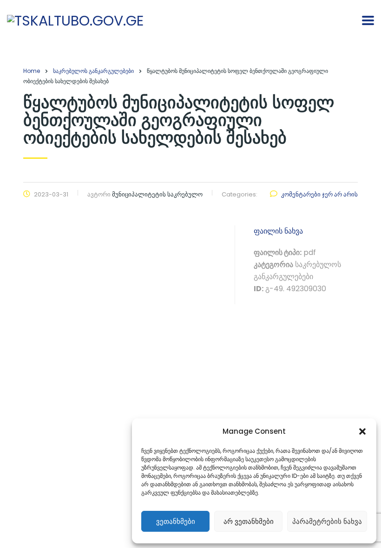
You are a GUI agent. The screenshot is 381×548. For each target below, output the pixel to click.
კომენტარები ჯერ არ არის (319, 194)
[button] (362, 431)
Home (31, 71)
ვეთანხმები (175, 521)
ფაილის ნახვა (278, 231)
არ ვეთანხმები (248, 521)
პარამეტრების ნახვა (327, 521)
